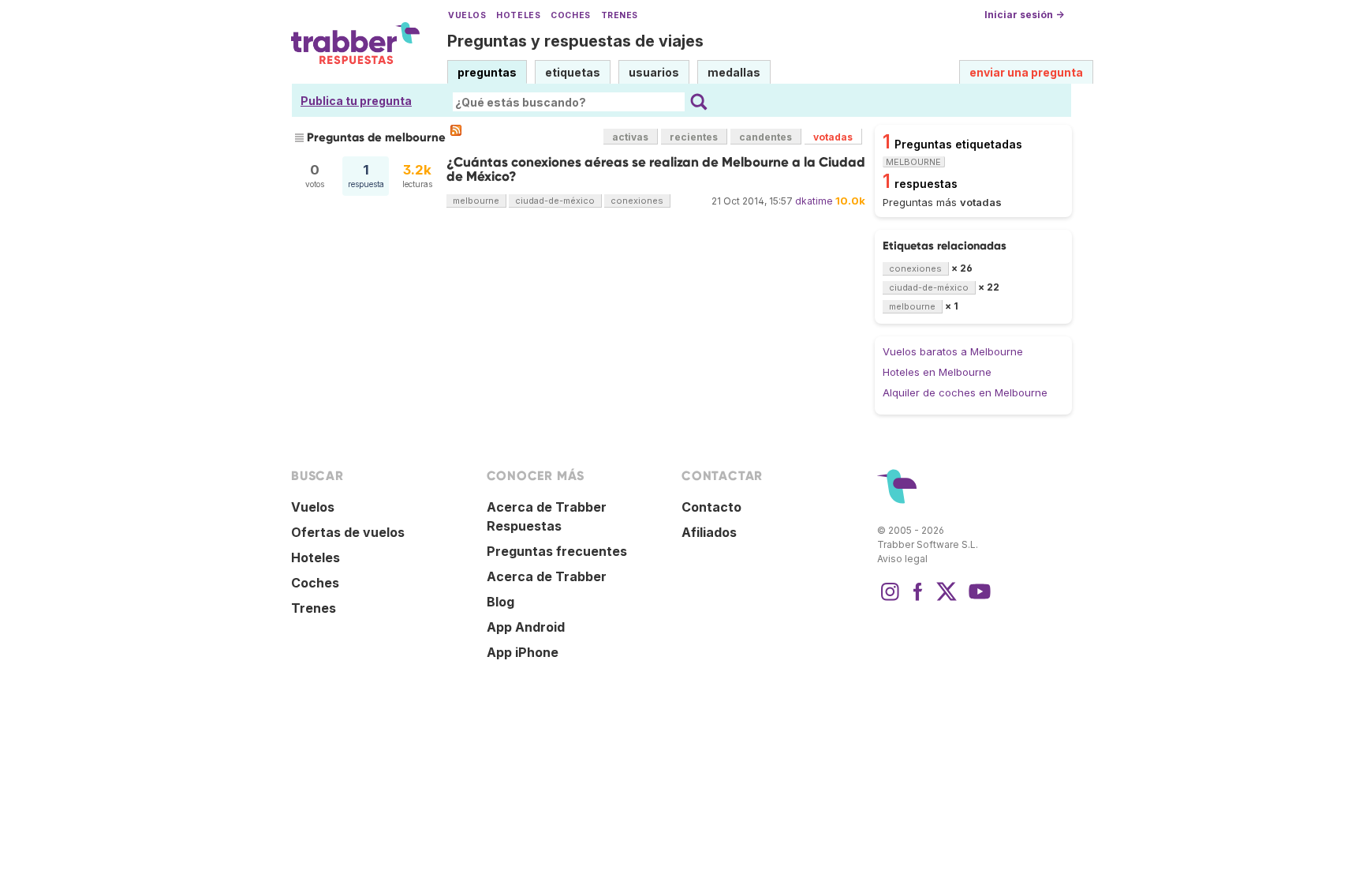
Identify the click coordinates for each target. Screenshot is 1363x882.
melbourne (476, 200)
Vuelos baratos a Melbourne (953, 351)
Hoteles (518, 15)
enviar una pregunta (1026, 72)
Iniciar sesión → (1024, 15)
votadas (833, 137)
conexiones (637, 200)
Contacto (711, 507)
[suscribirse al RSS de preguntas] (455, 130)
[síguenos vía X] (946, 599)
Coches (570, 15)
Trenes (619, 15)
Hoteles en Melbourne (937, 372)
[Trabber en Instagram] (889, 599)
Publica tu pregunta (356, 100)
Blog (500, 602)
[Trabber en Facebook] (918, 599)
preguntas (487, 72)
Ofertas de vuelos (348, 532)
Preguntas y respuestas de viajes (575, 41)
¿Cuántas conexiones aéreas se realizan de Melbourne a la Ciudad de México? (655, 169)
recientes (694, 137)
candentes (765, 137)
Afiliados (709, 532)
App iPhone (522, 652)
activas (630, 137)
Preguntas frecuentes (557, 551)
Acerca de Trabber (547, 576)
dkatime (814, 201)
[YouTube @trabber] (977, 599)
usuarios (654, 72)
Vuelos (467, 15)
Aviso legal (902, 559)
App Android (526, 627)
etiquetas (572, 72)
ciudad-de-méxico (555, 200)
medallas (734, 72)
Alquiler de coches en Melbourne (965, 392)
